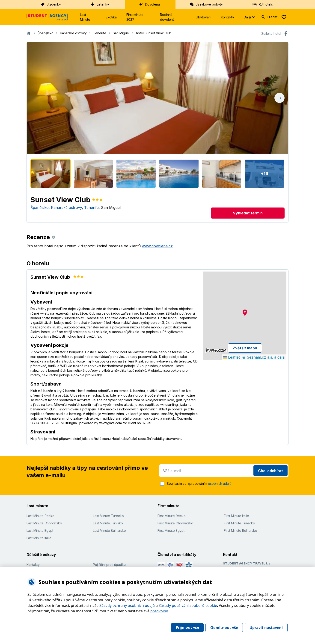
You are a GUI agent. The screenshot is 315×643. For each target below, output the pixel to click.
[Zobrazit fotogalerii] (157, 98)
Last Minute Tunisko (108, 523)
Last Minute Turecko (108, 516)
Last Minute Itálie (39, 538)
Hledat (272, 17)
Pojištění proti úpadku (109, 565)
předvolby (159, 611)
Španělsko (39, 207)
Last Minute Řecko (40, 516)
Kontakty (227, 17)
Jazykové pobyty (209, 4)
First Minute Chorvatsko (175, 523)
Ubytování (203, 17)
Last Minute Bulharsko (109, 530)
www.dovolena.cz (157, 246)
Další (247, 17)
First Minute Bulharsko (240, 530)
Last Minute (85, 17)
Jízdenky (54, 4)
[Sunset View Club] (50, 173)
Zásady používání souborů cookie (188, 605)
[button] (245, 313)
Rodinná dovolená (167, 17)
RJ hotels (266, 4)
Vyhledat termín (248, 213)
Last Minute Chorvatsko (44, 523)
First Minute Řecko (172, 516)
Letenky (103, 4)
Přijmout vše (187, 627)
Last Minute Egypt (40, 530)
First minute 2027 (134, 17)
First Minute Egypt (171, 530)
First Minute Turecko (239, 523)
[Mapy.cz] (216, 350)
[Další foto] (279, 98)
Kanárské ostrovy (66, 207)
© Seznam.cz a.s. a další (263, 357)
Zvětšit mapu (245, 348)
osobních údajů (219, 483)
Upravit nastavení (266, 627)
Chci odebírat (270, 470)
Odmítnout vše (224, 627)
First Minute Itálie (236, 516)
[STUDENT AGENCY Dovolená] (47, 17)
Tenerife (91, 207)
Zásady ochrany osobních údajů (127, 605)
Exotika (111, 17)
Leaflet (233, 357)
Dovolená (152, 4)
